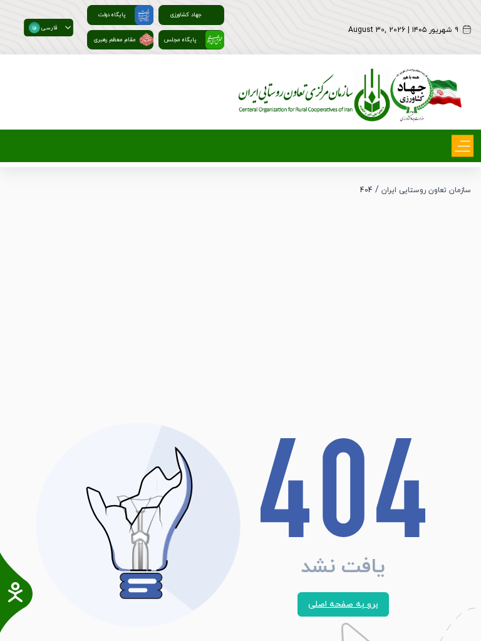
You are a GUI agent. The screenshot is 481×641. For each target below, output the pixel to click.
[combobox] (43, 27)
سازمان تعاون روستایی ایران (426, 190)
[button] (68, 27)
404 (366, 190)
